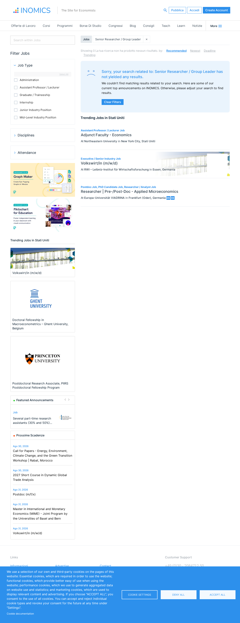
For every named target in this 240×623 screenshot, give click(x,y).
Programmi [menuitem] (65, 26)
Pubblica (177, 10)
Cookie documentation (20, 613)
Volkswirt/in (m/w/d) (27, 533)
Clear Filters (112, 102)
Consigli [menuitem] (148, 26)
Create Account (216, 10)
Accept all (217, 594)
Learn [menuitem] (181, 26)
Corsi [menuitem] (46, 26)
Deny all (178, 594)
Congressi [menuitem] (116, 26)
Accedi (194, 10)
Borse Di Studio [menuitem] (90, 26)
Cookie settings (139, 594)
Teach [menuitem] (166, 26)
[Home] (32, 10)
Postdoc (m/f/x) (24, 494)
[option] (43, 417)
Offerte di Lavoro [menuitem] (23, 26)
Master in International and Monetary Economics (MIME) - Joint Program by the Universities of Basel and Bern (40, 513)
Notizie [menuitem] (197, 26)
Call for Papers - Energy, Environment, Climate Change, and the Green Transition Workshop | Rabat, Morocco (42, 455)
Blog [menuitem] (133, 26)
